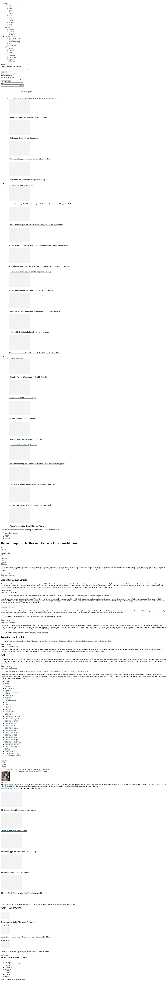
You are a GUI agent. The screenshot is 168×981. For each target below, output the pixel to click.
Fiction (11, 15)
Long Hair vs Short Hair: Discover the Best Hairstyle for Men (25, 937)
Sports (10, 26)
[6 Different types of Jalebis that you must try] (11, 848)
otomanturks (8, 709)
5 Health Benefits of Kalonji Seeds (22, 419)
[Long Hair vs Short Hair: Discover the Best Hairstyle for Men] (5, 933)
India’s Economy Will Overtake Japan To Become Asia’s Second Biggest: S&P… (41, 204)
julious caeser (9, 704)
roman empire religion (11, 741)
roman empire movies (11, 732)
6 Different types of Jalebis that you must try (18, 852)
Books (11, 8)
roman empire (9, 715)
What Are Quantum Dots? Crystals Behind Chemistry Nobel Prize (35, 353)
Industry (7, 28)
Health (11, 49)
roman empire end (10, 723)
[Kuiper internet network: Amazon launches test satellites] (19, 287)
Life (6, 47)
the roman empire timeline (13, 755)
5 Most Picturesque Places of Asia (14, 831)
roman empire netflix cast (12, 737)
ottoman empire (9, 711)
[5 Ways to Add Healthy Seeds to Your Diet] (19, 435)
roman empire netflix (11, 736)
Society (7, 54)
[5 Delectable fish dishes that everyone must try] (19, 176)
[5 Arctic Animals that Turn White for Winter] (19, 522)
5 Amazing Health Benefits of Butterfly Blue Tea (28, 117)
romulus (7, 750)
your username (23, 68)
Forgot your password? (8, 74)
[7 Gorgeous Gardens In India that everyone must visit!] (19, 501)
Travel (10, 52)
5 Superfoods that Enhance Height (22, 398)
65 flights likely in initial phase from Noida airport (29, 332)
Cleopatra (8, 687)
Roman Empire (8, 567)
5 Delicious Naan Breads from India (15, 872)
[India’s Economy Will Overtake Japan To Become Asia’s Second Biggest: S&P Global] (19, 200)
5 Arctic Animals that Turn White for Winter (26, 526)
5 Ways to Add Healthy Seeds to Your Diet (25, 439)
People (11, 22)
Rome (6, 748)
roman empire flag (10, 727)
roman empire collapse (11, 720)
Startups (11, 35)
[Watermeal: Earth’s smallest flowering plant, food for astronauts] (19, 307)
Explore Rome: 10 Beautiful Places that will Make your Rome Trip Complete (36, 616)
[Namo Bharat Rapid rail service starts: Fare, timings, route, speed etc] (19, 221)
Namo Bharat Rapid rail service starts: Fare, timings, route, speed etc (36, 225)
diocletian (8, 690)
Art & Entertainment (11, 5)
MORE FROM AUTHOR (31, 788)
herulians (7, 699)
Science (11, 43)
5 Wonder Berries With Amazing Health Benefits (28, 377)
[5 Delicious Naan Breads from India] (11, 868)
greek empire (9, 695)
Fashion (11, 13)
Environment (13, 57)
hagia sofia (8, 697)
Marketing (12, 33)
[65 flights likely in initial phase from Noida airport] (19, 328)
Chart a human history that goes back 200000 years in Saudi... (26, 952)
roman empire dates (11, 722)
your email (22, 79)
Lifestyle (11, 50)
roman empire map (10, 730)
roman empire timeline (11, 744)
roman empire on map (11, 739)
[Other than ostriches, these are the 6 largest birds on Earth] (19, 480)
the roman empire (10, 751)
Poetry (11, 24)
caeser (6, 685)
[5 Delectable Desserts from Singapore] (19, 134)
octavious (7, 708)
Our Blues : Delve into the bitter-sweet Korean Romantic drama (29, 769)
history (11, 12)
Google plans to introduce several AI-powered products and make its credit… (39, 245)
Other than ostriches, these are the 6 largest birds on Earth (32, 484)
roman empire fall (10, 725)
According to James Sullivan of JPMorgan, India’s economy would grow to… (39, 266)
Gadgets (11, 40)
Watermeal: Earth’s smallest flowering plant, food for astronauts (34, 311)
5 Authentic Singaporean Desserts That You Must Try (30, 159)
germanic (7, 694)
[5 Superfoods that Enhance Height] (19, 394)
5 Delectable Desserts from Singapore (23, 138)
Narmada (3, 549)
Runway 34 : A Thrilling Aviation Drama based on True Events (27, 771)
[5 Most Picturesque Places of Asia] (11, 827)
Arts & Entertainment (11, 530)
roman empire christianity (12, 718)
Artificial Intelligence (15, 38)
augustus (7, 683)
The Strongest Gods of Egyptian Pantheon (18, 922)
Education (12, 56)
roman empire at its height (13, 716)
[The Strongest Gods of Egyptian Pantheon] (5, 918)
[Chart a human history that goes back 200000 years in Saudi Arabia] (5, 948)
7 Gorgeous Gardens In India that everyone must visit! (30, 505)
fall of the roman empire (12, 692)
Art (10, 6)
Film (10, 17)
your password (23, 70)
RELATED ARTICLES (10, 788)
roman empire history (11, 729)
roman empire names (11, 734)
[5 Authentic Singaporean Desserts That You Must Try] (19, 155)
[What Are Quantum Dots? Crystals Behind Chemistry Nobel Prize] (19, 349)
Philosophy (12, 61)
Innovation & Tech (10, 36)
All (9, 98)
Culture (11, 10)
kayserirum (8, 706)
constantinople (9, 688)
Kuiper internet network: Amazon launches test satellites (31, 290)
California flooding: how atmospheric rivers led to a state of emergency (37, 464)
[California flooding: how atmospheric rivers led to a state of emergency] (19, 460)
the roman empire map (11, 753)
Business (11, 29)
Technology (12, 45)
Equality (11, 59)
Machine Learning (14, 42)
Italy (6, 702)
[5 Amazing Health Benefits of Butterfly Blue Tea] (19, 113)
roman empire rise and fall (13, 743)
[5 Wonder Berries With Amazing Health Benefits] (19, 373)
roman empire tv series (11, 746)
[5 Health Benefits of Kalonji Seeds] (19, 415)
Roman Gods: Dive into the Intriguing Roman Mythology (30, 632)
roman (7, 713)
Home (6, 3)
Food (10, 19)
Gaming (11, 21)
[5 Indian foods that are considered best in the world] (11, 889)
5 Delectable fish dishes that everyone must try (27, 180)
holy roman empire (10, 701)
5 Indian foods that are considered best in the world (21, 893)
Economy (11, 31)
